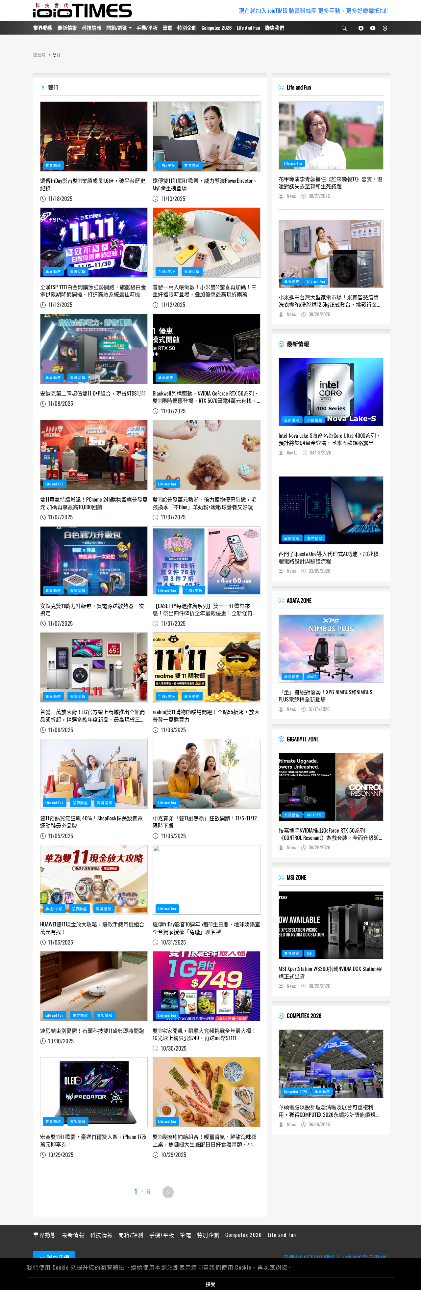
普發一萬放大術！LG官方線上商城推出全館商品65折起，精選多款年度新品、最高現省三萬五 (92, 715)
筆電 (167, 27)
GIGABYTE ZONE (303, 739)
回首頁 (39, 55)
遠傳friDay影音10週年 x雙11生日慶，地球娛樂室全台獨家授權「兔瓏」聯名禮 (206, 927)
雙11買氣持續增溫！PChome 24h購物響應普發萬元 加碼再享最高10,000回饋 (94, 503)
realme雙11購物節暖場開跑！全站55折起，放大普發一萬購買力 (206, 715)
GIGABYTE (314, 814)
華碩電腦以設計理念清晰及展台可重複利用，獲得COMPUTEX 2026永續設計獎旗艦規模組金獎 (330, 1110)
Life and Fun (248, 27)
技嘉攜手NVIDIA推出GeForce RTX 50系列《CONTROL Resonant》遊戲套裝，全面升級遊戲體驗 (329, 834)
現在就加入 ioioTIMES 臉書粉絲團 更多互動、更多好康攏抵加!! (313, 10)
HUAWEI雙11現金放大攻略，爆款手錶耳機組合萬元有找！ (92, 927)
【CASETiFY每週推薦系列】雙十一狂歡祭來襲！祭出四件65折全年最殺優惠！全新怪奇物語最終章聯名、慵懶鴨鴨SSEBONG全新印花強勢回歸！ (205, 609)
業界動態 (43, 27)
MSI (310, 953)
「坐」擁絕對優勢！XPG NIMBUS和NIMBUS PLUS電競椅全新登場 (325, 695)
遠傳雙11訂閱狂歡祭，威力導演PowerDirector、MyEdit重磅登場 (205, 184)
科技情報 (91, 27)
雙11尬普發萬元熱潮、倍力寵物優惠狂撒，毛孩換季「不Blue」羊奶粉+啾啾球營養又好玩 (205, 503)
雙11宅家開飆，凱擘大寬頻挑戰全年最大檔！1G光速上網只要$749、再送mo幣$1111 (205, 1034)
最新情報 (67, 27)
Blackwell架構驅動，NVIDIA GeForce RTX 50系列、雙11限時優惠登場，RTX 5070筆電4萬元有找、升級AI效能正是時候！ (206, 397)
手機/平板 (147, 27)
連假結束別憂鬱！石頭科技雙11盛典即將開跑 (92, 1030)
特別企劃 (187, 27)
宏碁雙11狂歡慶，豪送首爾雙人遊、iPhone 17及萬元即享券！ (93, 1140)
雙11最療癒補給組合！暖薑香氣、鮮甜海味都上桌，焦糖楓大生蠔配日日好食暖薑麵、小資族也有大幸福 (205, 1140)
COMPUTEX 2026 (304, 1015)
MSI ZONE (296, 877)
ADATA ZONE (299, 600)
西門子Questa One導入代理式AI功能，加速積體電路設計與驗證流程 (329, 557)
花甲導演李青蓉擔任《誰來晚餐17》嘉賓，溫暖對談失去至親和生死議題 (331, 182)
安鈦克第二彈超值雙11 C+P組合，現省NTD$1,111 (93, 393)
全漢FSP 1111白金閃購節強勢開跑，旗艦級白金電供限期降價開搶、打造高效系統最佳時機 (93, 290)
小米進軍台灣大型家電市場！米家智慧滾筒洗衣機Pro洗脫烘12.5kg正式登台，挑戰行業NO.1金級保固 (329, 300)
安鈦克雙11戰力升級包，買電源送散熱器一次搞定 (92, 609)
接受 (210, 1283)
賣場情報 (78, 271)
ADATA (312, 676)
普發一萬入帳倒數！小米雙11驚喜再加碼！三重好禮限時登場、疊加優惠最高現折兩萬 (205, 290)
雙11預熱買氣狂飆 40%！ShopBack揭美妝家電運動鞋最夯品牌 (91, 821)
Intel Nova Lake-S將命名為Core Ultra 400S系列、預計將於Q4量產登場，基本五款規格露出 (330, 439)
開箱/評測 (117, 27)
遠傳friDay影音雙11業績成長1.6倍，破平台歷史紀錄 (92, 184)
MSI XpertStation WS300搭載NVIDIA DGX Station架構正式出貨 (330, 972)
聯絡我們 (275, 27)
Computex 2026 (217, 27)
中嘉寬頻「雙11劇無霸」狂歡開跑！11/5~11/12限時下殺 (205, 821)
